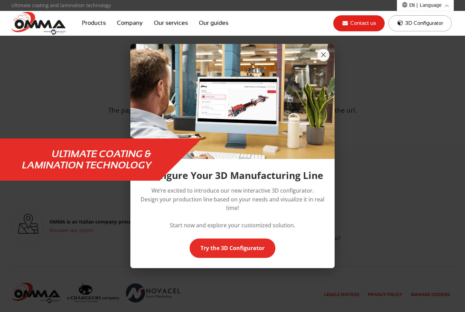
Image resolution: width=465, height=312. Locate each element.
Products (94, 23)
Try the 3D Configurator (232, 248)
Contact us (362, 23)
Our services (171, 23)
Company (130, 23)
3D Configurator (423, 23)
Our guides (213, 23)
